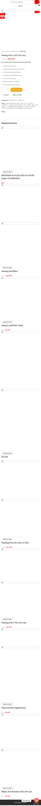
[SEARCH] (37, 2)
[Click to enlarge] (5, 44)
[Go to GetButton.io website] (36, 804)
